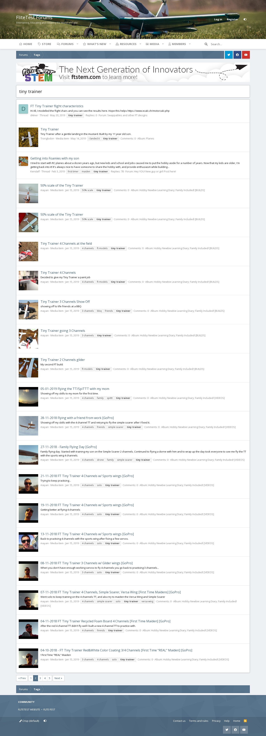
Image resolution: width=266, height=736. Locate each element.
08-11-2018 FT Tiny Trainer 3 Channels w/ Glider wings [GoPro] (87, 563)
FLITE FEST (49, 709)
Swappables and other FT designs (127, 115)
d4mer (34, 115)
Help (227, 721)
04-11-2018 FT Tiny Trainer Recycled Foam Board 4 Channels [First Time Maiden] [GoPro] (105, 621)
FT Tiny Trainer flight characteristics (56, 106)
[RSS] (245, 721)
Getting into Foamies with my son (54, 158)
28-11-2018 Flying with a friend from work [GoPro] (77, 418)
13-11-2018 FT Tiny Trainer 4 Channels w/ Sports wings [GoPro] (87, 534)
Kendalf (35, 171)
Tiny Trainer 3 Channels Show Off (65, 301)
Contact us (179, 721)
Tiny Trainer (50, 129)
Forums (67, 44)
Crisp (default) (30, 721)
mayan (45, 190)
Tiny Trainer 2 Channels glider (63, 360)
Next (57, 678)
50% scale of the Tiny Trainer (62, 185)
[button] (77, 44)
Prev (23, 678)
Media (154, 44)
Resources (128, 44)
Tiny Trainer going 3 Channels (63, 331)
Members (179, 44)
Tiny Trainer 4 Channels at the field (66, 243)
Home (27, 44)
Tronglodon (47, 138)
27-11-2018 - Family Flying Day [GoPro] (69, 447)
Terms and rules (198, 721)
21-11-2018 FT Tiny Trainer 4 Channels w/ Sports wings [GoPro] (87, 476)
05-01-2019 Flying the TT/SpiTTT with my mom (75, 389)
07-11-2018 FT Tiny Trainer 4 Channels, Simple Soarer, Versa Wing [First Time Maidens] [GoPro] (111, 592)
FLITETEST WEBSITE (29, 709)
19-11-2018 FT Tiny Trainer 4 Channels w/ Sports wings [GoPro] (87, 505)
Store (46, 44)
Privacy (216, 721)
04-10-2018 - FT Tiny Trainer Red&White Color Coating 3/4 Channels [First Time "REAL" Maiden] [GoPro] (116, 650)
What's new (96, 44)
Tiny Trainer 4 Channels (58, 272)
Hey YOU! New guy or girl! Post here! (155, 171)
